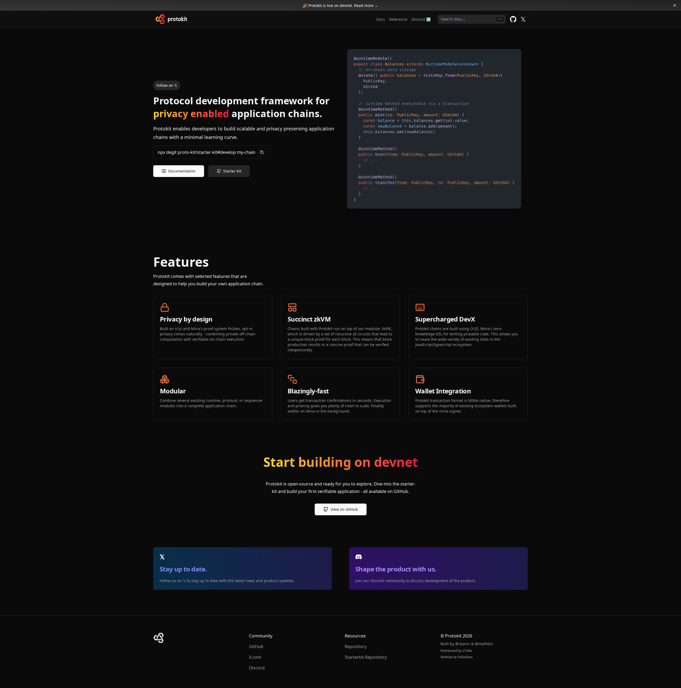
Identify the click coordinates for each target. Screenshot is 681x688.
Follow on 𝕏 (166, 85)
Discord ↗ (421, 19)
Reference (398, 19)
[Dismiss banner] (674, 5)
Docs (380, 19)
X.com (255, 657)
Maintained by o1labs (456, 651)
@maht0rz (484, 643)
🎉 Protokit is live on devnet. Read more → (340, 5)
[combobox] (472, 19)
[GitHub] (513, 19)
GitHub (256, 646)
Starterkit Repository (366, 657)
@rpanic (462, 643)
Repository (356, 646)
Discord (257, 668)
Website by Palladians (457, 657)
